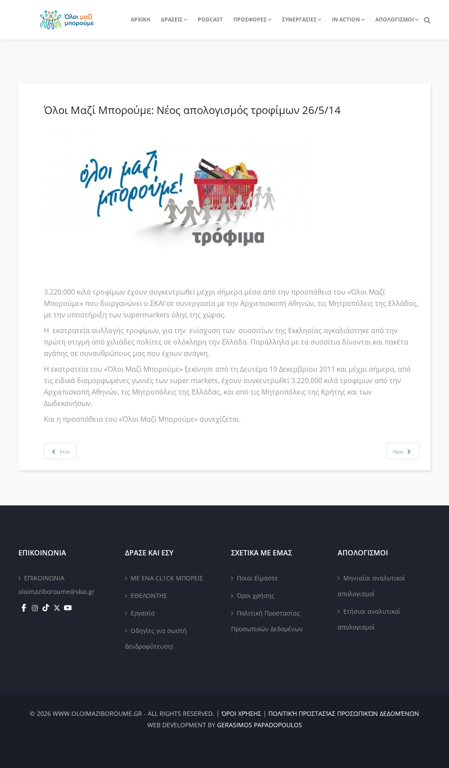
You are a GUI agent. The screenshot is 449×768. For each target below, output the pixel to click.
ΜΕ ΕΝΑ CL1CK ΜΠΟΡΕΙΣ (167, 578)
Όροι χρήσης (255, 595)
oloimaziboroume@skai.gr (56, 591)
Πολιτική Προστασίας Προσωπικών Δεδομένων (267, 621)
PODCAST (210, 19)
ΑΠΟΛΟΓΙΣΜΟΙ (394, 19)
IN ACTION (346, 19)
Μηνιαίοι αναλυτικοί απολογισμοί (371, 586)
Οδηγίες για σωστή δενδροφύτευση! (156, 638)
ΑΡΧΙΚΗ (140, 19)
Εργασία (143, 613)
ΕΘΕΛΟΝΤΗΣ (149, 595)
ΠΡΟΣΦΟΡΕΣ (250, 19)
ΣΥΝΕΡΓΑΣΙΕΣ (299, 19)
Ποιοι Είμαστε (257, 578)
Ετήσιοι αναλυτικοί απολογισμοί (369, 619)
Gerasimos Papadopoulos (259, 725)
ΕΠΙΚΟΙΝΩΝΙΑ (44, 578)
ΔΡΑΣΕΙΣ (171, 19)
